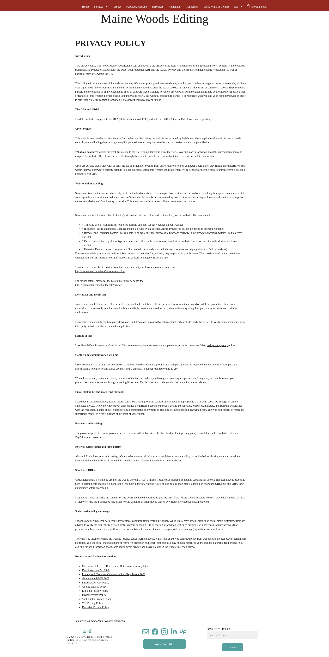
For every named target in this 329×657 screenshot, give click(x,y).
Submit (232, 647)
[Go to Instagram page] (164, 631)
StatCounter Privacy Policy (96, 599)
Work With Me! (164, 644)
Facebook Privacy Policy (95, 582)
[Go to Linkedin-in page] (173, 631)
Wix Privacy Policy (92, 603)
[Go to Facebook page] (155, 631)
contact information (109, 99)
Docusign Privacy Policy (95, 607)
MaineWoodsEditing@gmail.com (188, 409)
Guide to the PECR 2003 (95, 578)
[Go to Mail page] (145, 631)
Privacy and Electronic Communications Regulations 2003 (113, 574)
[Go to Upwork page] (183, 631)
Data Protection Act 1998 (95, 570)
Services (98, 6)
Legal (87, 631)
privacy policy (189, 433)
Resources (157, 6)
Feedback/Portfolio (136, 6)
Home (85, 6)
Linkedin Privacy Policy (95, 590)
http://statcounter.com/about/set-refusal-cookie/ (100, 271)
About (117, 6)
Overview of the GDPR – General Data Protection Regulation (115, 566)
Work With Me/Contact (216, 6)
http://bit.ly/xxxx (144, 483)
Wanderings (192, 6)
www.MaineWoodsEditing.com (120, 65)
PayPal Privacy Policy (94, 594)
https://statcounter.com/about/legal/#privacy (98, 285)
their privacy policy (217, 345)
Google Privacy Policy (94, 586)
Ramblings (174, 6)
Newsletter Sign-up (218, 628)
